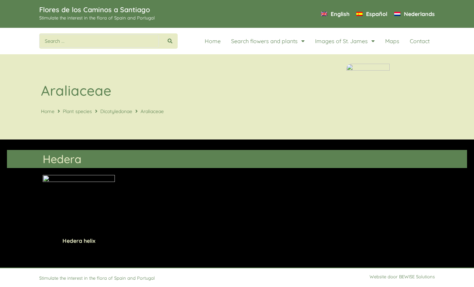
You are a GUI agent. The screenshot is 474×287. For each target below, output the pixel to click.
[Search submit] (170, 41)
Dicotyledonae (116, 111)
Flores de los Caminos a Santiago (94, 9)
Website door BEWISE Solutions (402, 276)
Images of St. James (341, 41)
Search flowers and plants (264, 41)
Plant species (77, 111)
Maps (392, 41)
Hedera (62, 159)
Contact (420, 41)
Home (213, 41)
